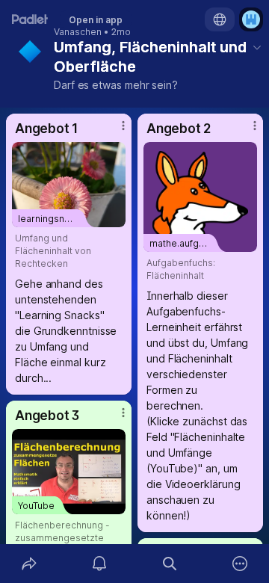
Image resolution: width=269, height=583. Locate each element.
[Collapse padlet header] (257, 47)
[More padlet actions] (240, 564)
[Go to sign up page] (251, 19)
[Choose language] (220, 19)
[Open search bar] (169, 563)
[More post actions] (114, 131)
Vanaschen (78, 32)
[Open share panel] (29, 564)
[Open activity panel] (99, 564)
